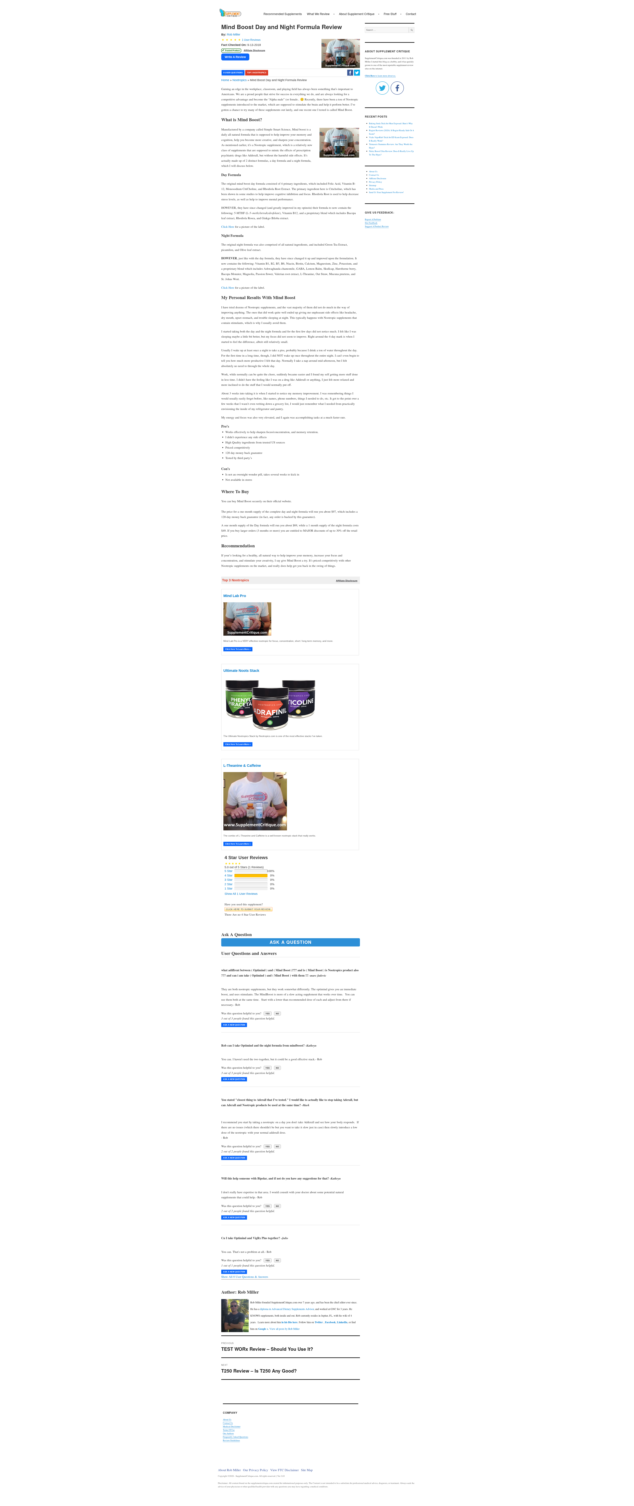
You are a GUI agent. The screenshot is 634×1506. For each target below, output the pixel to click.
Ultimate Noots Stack (241, 671)
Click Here (227, 227)
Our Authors (228, 1433)
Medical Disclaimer (231, 1426)
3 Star (228, 879)
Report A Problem (373, 219)
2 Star (228, 884)
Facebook (330, 1322)
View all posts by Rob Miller (284, 1328)
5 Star (228, 871)
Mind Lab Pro (234, 596)
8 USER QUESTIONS (233, 73)
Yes (267, 1013)
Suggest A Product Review (377, 226)
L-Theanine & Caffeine (242, 765)
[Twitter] (357, 72)
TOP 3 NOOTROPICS (256, 73)
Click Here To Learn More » (238, 649)
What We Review (318, 14)
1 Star (228, 888)
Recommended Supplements (283, 14)
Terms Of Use (229, 1429)
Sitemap (372, 185)
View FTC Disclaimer (284, 1470)
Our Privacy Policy (255, 1470)
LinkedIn (342, 1322)
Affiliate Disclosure (377, 178)
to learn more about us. (380, 75)
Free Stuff (390, 14)
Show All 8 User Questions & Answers (244, 1277)
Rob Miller (233, 34)
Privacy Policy (375, 181)
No (277, 1013)
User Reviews (251, 39)
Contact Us (228, 1422)
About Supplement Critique (356, 14)
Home (225, 80)
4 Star (228, 875)
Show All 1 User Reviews (241, 893)
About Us (227, 1419)
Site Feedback (371, 222)
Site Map (307, 1470)
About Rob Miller (229, 1470)
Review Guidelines (231, 1440)
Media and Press (376, 188)
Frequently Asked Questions (235, 1436)
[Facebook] (350, 72)
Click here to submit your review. (248, 909)
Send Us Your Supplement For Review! (386, 192)
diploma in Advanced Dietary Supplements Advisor (287, 1309)
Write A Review (235, 57)
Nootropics (239, 80)
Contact (411, 14)
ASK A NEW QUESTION (234, 1025)
